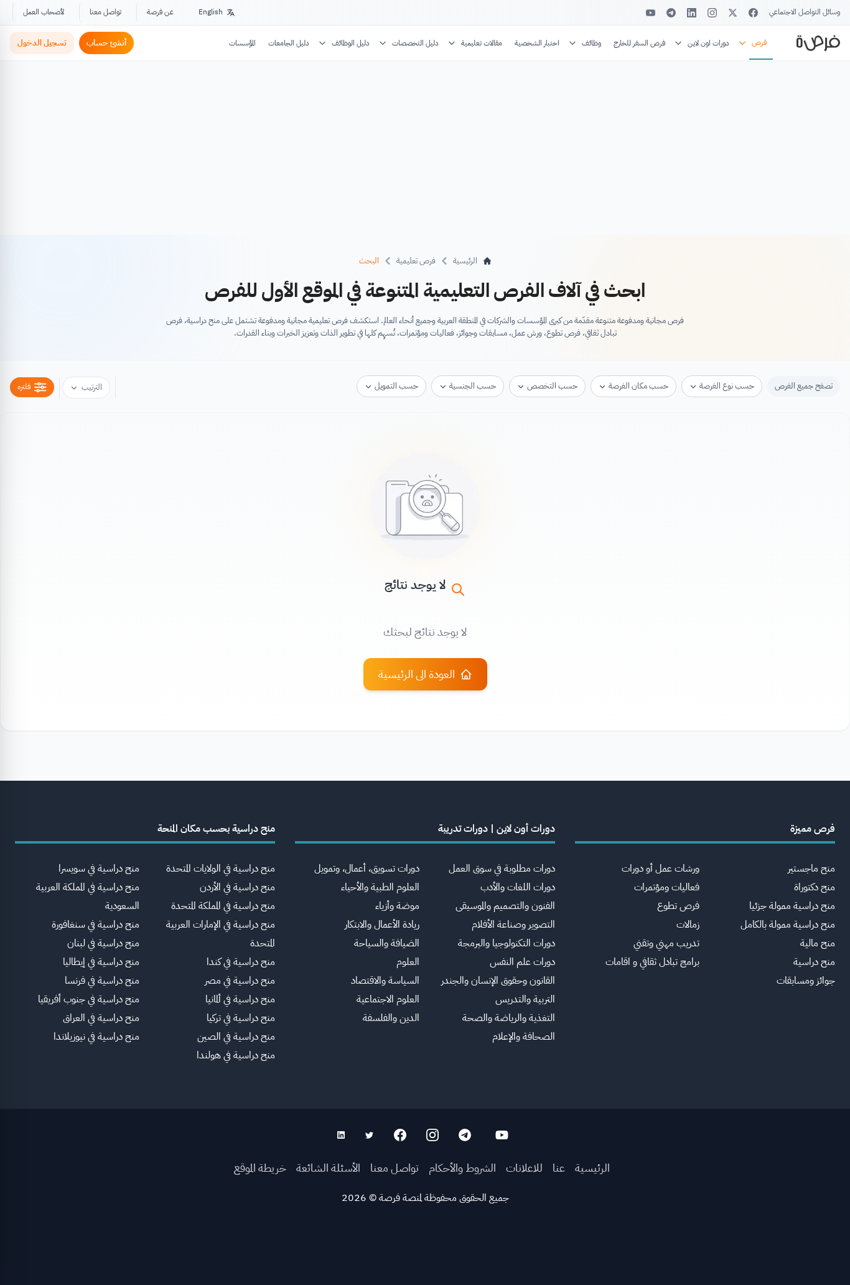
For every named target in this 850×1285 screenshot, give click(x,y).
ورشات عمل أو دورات (660, 868)
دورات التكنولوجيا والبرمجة (506, 943)
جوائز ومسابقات (806, 980)
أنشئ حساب (106, 43)
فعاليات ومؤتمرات (666, 887)
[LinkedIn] (691, 12)
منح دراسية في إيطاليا (101, 961)
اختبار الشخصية (537, 43)
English (210, 11)
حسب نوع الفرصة (726, 386)
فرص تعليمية (416, 260)
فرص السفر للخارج (639, 43)
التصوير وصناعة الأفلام (513, 924)
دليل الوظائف (351, 43)
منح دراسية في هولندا (236, 1055)
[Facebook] (753, 12)
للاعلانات (524, 1167)
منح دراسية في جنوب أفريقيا (88, 999)
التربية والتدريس (525, 999)
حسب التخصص (552, 386)
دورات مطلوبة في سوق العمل (502, 868)
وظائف (591, 43)
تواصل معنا (105, 11)
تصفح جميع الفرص (804, 386)
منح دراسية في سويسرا (98, 868)
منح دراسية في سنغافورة (95, 924)
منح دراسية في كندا (241, 961)
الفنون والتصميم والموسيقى (505, 905)
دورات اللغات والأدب (517, 887)
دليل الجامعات (288, 43)
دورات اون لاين (708, 43)
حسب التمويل (396, 386)
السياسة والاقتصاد (385, 980)
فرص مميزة (812, 828)
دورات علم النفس (522, 961)
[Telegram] (671, 12)
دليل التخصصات (415, 43)
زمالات (687, 924)
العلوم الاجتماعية (388, 999)
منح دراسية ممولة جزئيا (792, 905)
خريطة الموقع (260, 1167)
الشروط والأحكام (462, 1167)
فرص (759, 42)
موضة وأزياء (397, 905)
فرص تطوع (678, 905)
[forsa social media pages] (502, 1135)
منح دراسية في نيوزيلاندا (96, 1036)
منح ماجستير (811, 868)
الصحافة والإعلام (523, 1036)
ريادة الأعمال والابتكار (382, 924)
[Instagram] (712, 12)
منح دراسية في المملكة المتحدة (223, 905)
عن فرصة (160, 11)
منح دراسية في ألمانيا (240, 999)
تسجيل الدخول (42, 43)
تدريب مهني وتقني (666, 943)
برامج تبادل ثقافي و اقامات (652, 961)
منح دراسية (814, 961)
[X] (732, 12)
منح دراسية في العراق (101, 1017)
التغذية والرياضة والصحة (508, 1017)
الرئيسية (592, 1167)
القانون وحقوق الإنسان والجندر (498, 980)
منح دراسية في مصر (240, 980)
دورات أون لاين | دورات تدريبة (496, 828)
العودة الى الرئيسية (416, 674)
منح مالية (817, 943)
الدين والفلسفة (391, 1017)
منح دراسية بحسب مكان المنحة (216, 828)
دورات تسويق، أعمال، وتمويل (366, 868)
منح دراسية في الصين (236, 1036)
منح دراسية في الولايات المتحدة (220, 868)
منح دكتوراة (814, 887)
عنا (559, 1167)
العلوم (407, 961)
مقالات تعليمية (481, 43)
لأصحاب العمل (43, 11)
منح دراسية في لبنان (103, 943)
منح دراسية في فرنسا (102, 980)
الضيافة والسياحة (386, 943)
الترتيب (92, 387)
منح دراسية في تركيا (241, 1017)
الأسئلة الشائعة (328, 1167)
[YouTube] (650, 12)
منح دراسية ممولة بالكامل (787, 924)
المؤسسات (242, 43)
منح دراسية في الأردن (237, 887)
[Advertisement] (425, 1257)
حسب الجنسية (472, 386)
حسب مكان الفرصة (638, 386)
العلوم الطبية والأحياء (380, 887)
